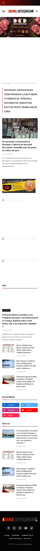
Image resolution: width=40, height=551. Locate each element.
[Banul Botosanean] (21, 11)
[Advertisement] (20, 60)
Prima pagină (6, 83)
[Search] (36, 11)
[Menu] (3, 11)
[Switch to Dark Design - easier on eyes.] (3, 3)
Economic (6, 137)
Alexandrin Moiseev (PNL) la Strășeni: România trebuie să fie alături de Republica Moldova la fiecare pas (26, 381)
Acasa (7, 535)
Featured (6, 310)
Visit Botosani (15, 538)
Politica (27, 538)
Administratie (27, 535)
